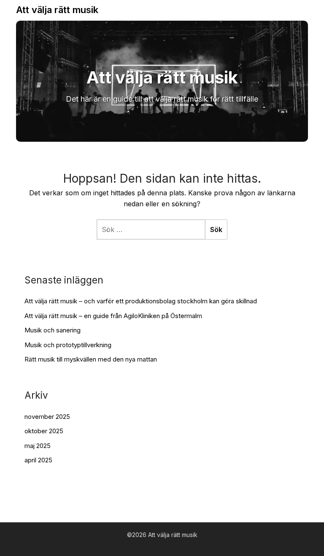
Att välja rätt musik (57, 9)
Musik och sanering (52, 330)
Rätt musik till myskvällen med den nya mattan (90, 359)
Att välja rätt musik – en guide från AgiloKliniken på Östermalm (113, 316)
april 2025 (38, 460)
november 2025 (47, 417)
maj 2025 (37, 446)
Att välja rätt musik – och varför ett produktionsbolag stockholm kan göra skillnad (140, 301)
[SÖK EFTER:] (151, 229)
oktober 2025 (43, 431)
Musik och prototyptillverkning (67, 345)
